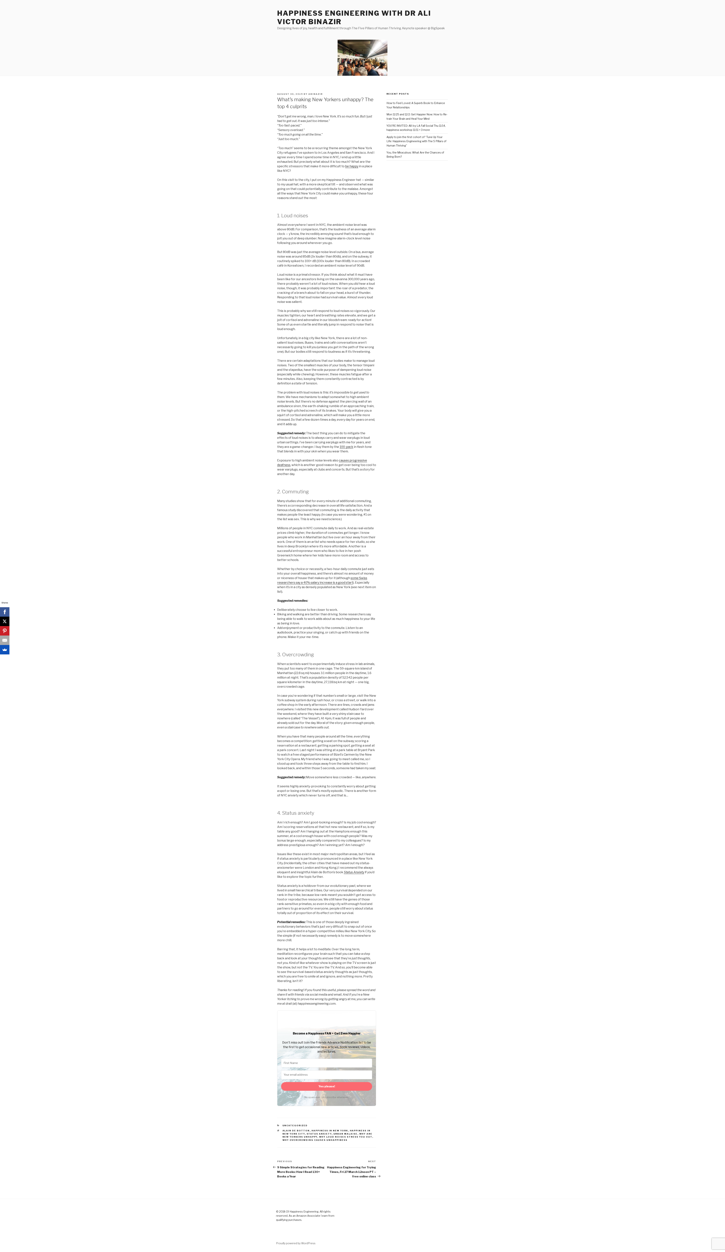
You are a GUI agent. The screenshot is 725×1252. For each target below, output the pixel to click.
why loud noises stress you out (345, 1137)
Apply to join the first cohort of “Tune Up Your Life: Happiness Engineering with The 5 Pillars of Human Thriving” (416, 141)
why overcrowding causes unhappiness (315, 1140)
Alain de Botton (296, 1130)
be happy (351, 166)
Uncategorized (295, 1125)
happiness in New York (330, 1130)
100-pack (346, 447)
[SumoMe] (4, 649)
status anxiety (319, 1133)
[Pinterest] (4, 631)
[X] (4, 621)
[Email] (4, 640)
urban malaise (345, 1133)
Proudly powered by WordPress (295, 1243)
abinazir (315, 94)
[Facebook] (4, 612)
